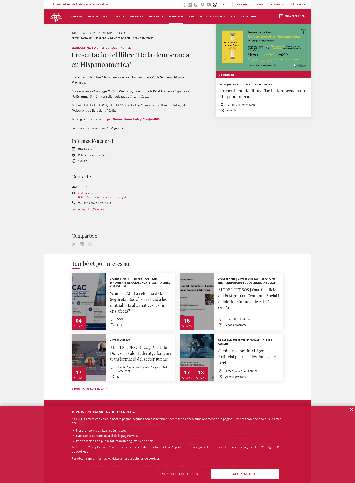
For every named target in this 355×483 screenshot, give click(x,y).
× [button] (352, 409)
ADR (233, 16)
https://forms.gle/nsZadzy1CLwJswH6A (131, 119)
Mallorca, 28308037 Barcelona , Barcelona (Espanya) (102, 195)
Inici (74, 33)
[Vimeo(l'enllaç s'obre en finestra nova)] (202, 4)
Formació (136, 16)
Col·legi (77, 16)
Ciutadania (249, 16)
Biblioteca (155, 16)
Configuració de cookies (178, 474)
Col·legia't (243, 4)
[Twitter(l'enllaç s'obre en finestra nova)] (184, 4)
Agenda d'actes (112, 33)
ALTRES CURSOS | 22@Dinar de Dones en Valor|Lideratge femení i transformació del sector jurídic (140, 353)
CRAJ (192, 16)
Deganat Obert (98, 16)
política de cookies (146, 458)
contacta (278, 4)
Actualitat (176, 16)
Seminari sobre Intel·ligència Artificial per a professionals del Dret (247, 356)
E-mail (261, 4)
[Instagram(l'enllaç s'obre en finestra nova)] (196, 4)
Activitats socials (212, 16)
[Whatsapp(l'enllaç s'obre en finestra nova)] (215, 4)
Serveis (119, 16)
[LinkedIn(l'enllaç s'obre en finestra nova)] (190, 4)
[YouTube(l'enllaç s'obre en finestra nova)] (209, 4)
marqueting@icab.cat (91, 209)
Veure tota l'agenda (88, 388)
